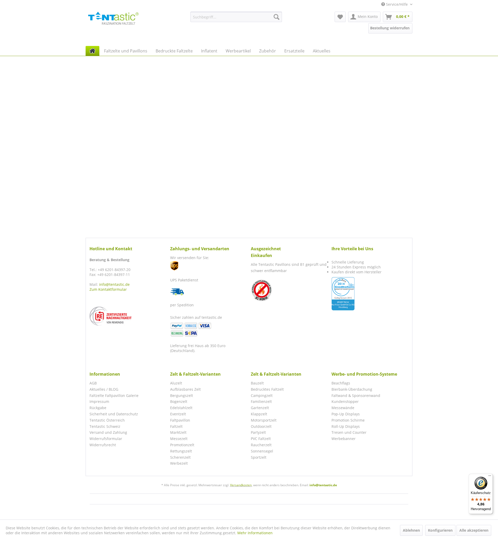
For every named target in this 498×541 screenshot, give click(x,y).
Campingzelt (262, 395)
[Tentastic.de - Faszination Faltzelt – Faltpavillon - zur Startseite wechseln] (113, 18)
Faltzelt (176, 426)
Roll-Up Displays (345, 426)
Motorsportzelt (263, 420)
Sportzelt (258, 457)
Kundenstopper (345, 401)
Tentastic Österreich (107, 420)
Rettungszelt (181, 451)
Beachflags (340, 383)
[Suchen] (276, 17)
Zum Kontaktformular (108, 289)
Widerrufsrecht (102, 444)
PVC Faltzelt (261, 438)
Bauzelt (257, 383)
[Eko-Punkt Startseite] (128, 316)
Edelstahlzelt (181, 407)
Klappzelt (259, 413)
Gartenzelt (260, 407)
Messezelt (179, 438)
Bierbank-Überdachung (351, 389)
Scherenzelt (180, 457)
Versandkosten (241, 485)
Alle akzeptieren (473, 530)
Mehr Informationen (255, 532)
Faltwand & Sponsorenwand (355, 395)
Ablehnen (411, 530)
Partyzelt (258, 432)
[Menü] (490, 477)
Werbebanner (343, 438)
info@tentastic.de (114, 284)
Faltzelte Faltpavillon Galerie (114, 395)
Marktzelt (178, 432)
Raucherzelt (261, 444)
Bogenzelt (178, 401)
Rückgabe (97, 407)
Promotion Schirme (348, 420)
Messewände (342, 407)
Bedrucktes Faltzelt (267, 389)
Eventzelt (178, 413)
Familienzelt (261, 401)
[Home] (92, 51)
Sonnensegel (262, 451)
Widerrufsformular (105, 438)
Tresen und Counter (348, 432)
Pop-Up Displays (345, 413)
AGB (93, 383)
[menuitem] (236, 17)
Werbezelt (179, 463)
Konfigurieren (440, 530)
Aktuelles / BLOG (103, 389)
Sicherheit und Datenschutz (113, 413)
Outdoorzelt (261, 426)
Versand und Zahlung (108, 432)
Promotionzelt (182, 444)
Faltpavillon (180, 420)
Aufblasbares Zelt (185, 389)
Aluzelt (176, 383)
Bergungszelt (181, 395)
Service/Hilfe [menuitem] (397, 4)
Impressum (99, 401)
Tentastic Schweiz (104, 426)
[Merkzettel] (340, 17)
